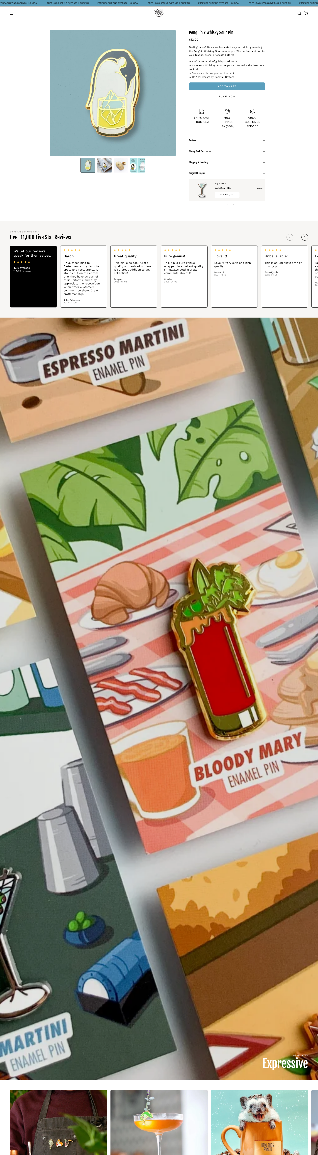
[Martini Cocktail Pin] (202, 190)
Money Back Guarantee (200, 151)
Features (193, 140)
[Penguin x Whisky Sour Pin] (87, 165)
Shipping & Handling (198, 162)
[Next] (304, 237)
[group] (159, 277)
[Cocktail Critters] (159, 13)
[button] (299, 13)
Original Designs (197, 173)
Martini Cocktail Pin (223, 188)
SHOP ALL (34, 3)
